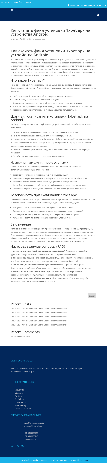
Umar (15, 39)
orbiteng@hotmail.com (96, 5)
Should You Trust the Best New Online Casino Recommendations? (39, 308)
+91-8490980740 (31, 436)
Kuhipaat (84, 460)
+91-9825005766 (31, 439)
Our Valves (19, 399)
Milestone (19, 393)
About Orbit (19, 390)
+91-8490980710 (31, 433)
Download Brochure (23, 402)
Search (92, 296)
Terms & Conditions (23, 408)
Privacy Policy (20, 405)
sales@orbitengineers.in (34, 423)
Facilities (18, 396)
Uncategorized (39, 39)
